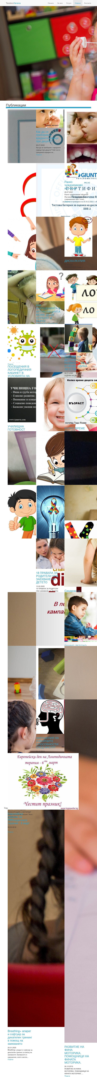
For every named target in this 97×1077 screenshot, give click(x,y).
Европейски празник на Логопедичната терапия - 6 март (18, 818)
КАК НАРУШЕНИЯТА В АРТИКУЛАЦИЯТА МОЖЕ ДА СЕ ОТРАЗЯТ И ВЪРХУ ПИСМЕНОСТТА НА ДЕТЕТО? (48, 316)
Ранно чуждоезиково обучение (73, 185)
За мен (60, 3)
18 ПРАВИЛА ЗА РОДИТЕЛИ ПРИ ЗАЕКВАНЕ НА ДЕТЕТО (47, 577)
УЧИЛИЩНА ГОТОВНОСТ (16, 427)
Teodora (13, 3)
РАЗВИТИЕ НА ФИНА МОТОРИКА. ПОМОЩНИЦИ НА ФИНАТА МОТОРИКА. (76, 1054)
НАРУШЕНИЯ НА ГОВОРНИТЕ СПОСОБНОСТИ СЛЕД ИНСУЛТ (47, 742)
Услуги (68, 3)
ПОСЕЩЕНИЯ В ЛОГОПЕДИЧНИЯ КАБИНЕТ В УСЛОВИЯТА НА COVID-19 (19, 372)
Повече (39, 154)
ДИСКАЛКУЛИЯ (74, 261)
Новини (78, 3)
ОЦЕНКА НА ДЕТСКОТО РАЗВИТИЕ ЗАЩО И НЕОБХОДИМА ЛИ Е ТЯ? (76, 362)
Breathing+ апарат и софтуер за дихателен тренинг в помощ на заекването (20, 1037)
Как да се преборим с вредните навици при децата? (47, 136)
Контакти (87, 3)
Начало (51, 3)
